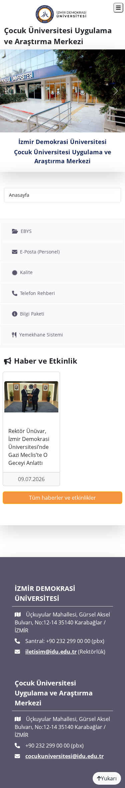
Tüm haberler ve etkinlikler (62, 497)
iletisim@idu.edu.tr (51, 651)
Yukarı (109, 778)
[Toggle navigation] (118, 8)
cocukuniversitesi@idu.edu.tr (64, 756)
